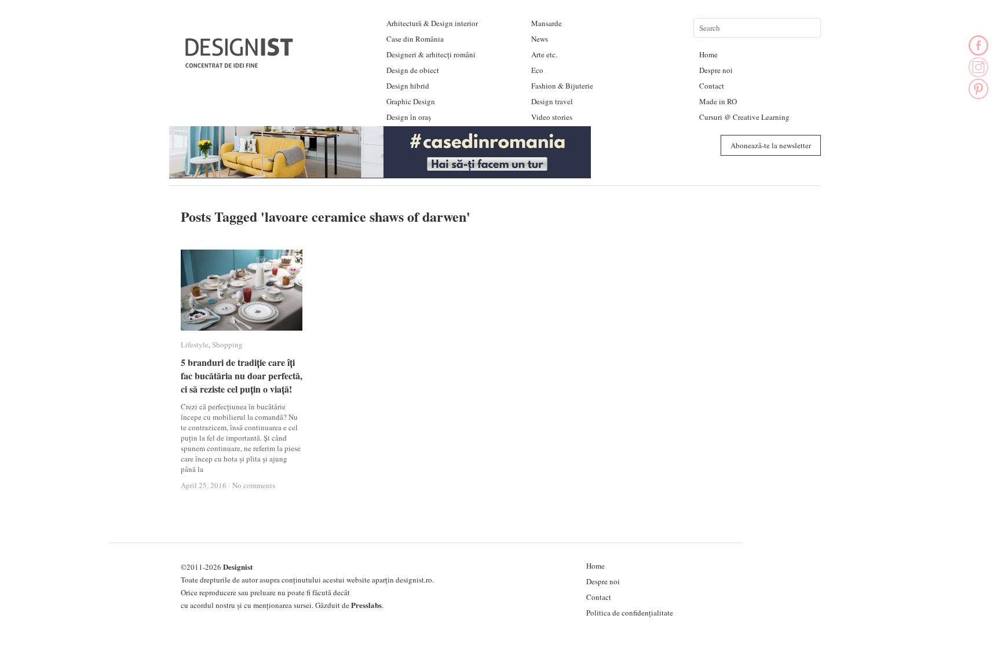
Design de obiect (412, 70)
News (539, 39)
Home (708, 54)
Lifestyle (195, 344)
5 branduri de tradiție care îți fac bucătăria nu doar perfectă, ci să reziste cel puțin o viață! (241, 375)
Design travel (552, 101)
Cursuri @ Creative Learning (744, 117)
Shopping (227, 344)
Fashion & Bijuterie (562, 85)
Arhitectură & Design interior (432, 23)
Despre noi (716, 70)
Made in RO (718, 101)
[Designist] (240, 63)
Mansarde (546, 23)
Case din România (415, 39)
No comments (253, 485)
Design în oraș (408, 117)
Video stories (551, 117)
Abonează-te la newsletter (770, 145)
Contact (711, 85)
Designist (238, 566)
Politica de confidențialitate (629, 612)
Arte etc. (544, 54)
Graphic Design (410, 101)
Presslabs (366, 604)
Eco (537, 70)
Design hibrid (407, 85)
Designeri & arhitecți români (431, 54)
